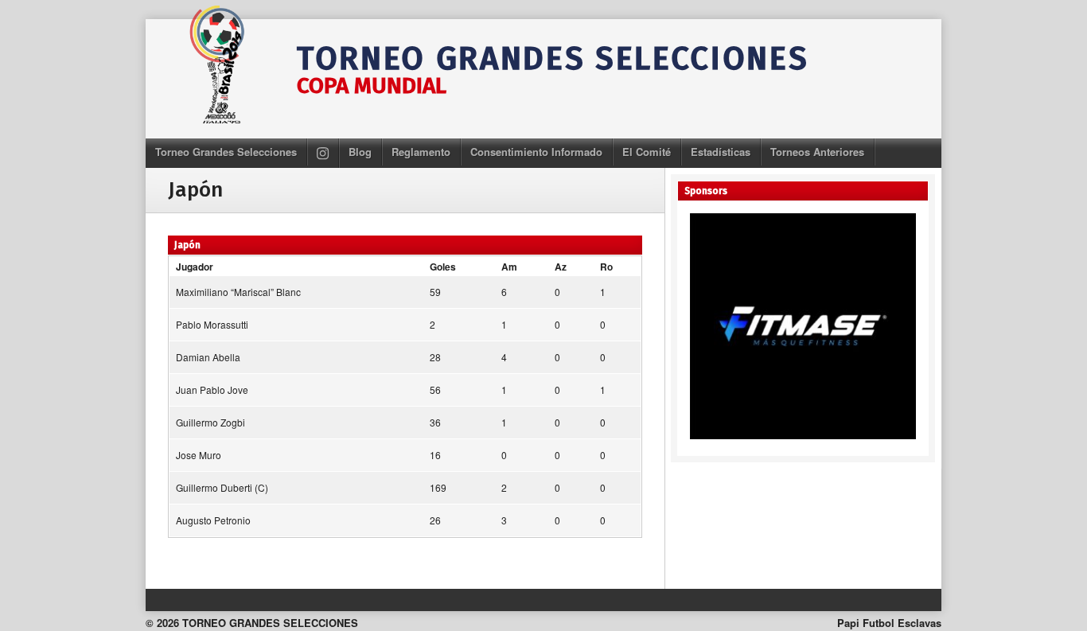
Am (509, 266)
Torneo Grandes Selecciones (226, 151)
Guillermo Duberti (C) (222, 487)
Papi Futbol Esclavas (889, 622)
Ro (606, 266)
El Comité (646, 151)
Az (561, 266)
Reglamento (421, 151)
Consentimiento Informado (536, 151)
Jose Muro (198, 455)
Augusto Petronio (213, 520)
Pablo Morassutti (212, 324)
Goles (443, 266)
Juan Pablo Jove (212, 389)
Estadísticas (720, 151)
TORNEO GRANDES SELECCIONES (552, 59)
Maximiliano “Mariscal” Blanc (238, 291)
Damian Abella (208, 357)
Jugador (194, 266)
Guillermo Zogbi (210, 422)
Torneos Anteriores (817, 151)
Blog (360, 151)
